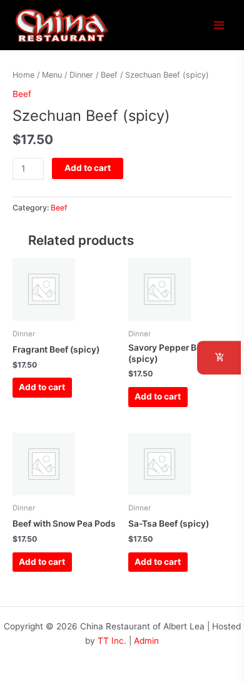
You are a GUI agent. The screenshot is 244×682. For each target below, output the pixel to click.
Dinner (81, 75)
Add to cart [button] (42, 387)
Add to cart (87, 168)
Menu (52, 75)
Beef (109, 75)
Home (23, 75)
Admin (146, 641)
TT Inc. (112, 641)
